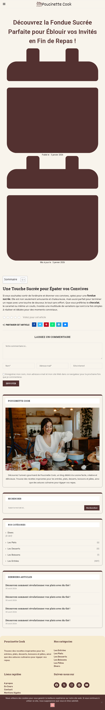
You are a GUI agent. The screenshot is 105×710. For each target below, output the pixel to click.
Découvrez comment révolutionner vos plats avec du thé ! (37, 585)
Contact (8, 690)
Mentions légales (12, 693)
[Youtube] (86, 685)
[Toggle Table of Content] (21, 279)
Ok (52, 705)
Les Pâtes (59, 663)
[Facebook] (56, 685)
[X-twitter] (64, 685)
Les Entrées (53, 561)
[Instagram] (71, 685)
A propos (8, 683)
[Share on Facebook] (34, 324)
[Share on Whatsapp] (52, 324)
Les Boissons (53, 555)
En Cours (8, 687)
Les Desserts (53, 548)
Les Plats (53, 542)
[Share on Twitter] (40, 324)
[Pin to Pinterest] (46, 324)
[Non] (101, 702)
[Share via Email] (65, 324)
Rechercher (91, 508)
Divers (10, 532)
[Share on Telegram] (58, 324)
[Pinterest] (79, 685)
